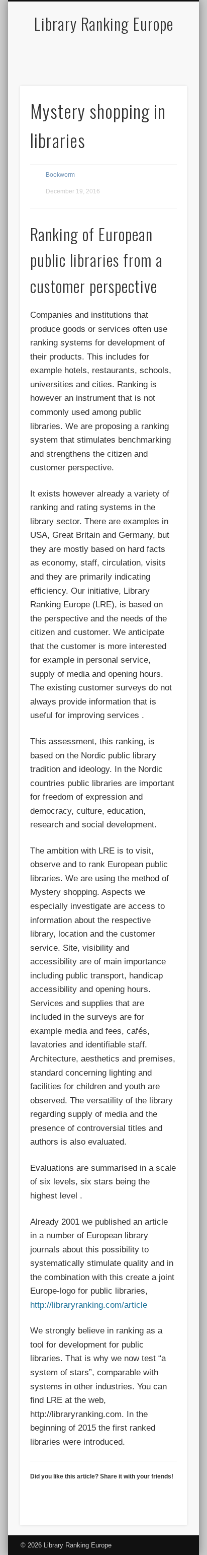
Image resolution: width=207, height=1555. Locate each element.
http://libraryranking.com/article (88, 1305)
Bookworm (60, 174)
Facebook (102, 54)
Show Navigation (162, 90)
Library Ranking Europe (103, 23)
